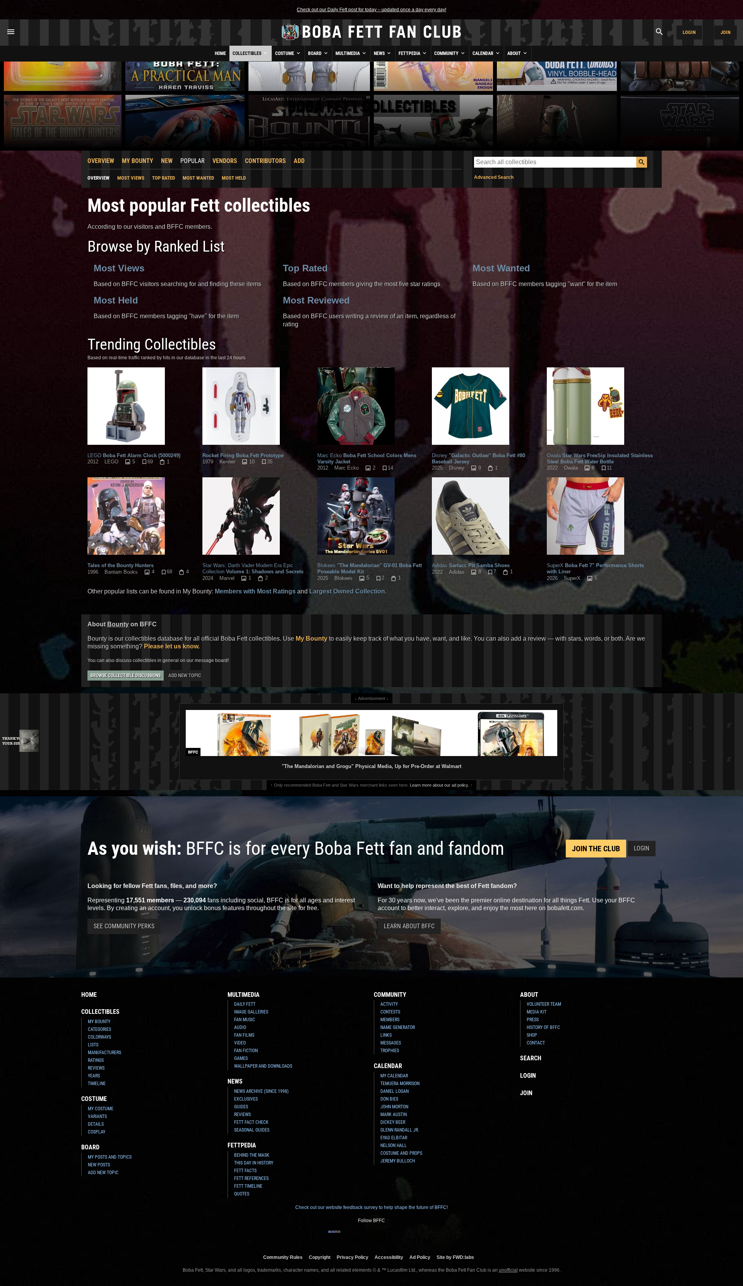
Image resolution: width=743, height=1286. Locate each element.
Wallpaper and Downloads (263, 1066)
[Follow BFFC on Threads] (396, 1236)
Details (96, 1124)
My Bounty (137, 161)
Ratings (96, 1060)
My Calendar (394, 1076)
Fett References (251, 1178)
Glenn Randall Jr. (399, 1130)
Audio (240, 1027)
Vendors (224, 161)
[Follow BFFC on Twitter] (359, 1236)
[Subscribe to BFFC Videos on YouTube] (384, 1236)
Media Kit (536, 1012)
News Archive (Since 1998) (261, 1091)
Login (689, 32)
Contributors (265, 161)
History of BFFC (543, 1027)
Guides (241, 1106)
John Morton (394, 1106)
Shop (532, 1035)
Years (94, 1076)
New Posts (99, 1165)
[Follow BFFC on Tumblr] (371, 1236)
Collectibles (247, 53)
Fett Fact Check (251, 1122)
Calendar (484, 53)
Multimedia (348, 53)
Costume (285, 53)
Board (315, 53)
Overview (100, 161)
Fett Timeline (248, 1186)
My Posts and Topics (110, 1157)
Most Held (234, 178)
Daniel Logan (394, 1091)
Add (299, 161)
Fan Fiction (246, 1050)
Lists (93, 1045)
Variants (97, 1116)
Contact (536, 1043)
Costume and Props (401, 1153)
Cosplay (96, 1132)
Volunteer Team (544, 1004)
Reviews (96, 1068)
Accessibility (389, 1257)
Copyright (319, 1257)
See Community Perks (124, 926)
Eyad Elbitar (393, 1137)
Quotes (241, 1194)
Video (240, 1043)
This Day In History (253, 1163)
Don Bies (389, 1099)
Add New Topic (184, 675)
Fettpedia (410, 53)
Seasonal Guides (251, 1130)
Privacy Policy (352, 1257)
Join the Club (596, 848)
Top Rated (163, 178)
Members (389, 1019)
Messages (390, 1043)
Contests (390, 1012)
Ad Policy (419, 1257)
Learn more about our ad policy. (439, 785)
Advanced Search (494, 177)
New (167, 161)
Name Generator (397, 1027)
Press (533, 1019)
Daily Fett (244, 1004)
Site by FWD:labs (455, 1257)
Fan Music (244, 1019)
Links (386, 1035)
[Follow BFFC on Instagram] (347, 1236)
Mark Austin (393, 1114)
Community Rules (283, 1257)
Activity (389, 1004)
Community (447, 53)
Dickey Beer (392, 1122)
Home (220, 53)
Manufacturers (104, 1052)
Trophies (389, 1050)
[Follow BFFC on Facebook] (334, 1236)
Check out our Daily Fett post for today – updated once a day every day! (371, 9)
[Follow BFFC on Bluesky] (408, 1236)
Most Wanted (198, 178)
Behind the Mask (251, 1155)
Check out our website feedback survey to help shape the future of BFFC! (371, 1207)
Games (241, 1058)
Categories (99, 1029)
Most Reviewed (316, 300)
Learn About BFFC (409, 926)
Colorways (99, 1037)
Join (726, 32)
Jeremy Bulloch (397, 1161)
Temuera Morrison (399, 1083)
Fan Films (244, 1035)
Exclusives (246, 1099)
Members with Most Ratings (255, 591)
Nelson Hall (393, 1145)
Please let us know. (172, 646)
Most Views (130, 178)
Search (530, 1058)
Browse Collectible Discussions (126, 675)
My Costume (100, 1108)
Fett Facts (245, 1170)
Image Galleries (251, 1012)
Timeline (97, 1083)
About (514, 53)
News (380, 53)
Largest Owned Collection (347, 591)
